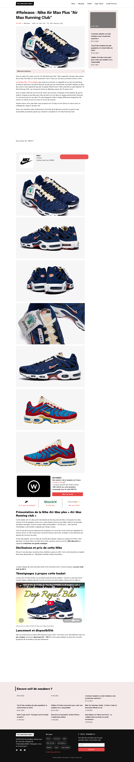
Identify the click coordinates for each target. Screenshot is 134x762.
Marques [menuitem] (81, 4)
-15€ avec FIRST (74, 505)
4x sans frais (50, 505)
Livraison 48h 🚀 (59, 482)
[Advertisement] (50, 127)
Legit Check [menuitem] (99, 4)
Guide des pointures (53, 752)
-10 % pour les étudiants (26, 505)
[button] (83, 71)
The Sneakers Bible (25, 4)
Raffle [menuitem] (90, 4)
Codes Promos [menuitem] (111, 4)
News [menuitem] (73, 4)
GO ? (74, 157)
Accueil (18, 23)
